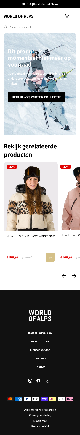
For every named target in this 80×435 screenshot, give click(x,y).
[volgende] (75, 4)
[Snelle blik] (50, 257)
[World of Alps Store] (18, 16)
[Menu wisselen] (74, 16)
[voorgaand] (5, 4)
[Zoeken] (5, 27)
